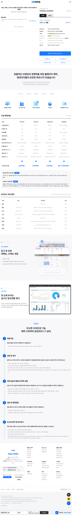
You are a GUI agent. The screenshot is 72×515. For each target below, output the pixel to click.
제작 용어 (29, 457)
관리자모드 (44, 94)
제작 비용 (29, 451)
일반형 (43, 15)
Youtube (44, 477)
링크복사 (68, 10)
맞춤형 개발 (29, 465)
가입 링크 (16, 172)
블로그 (57, 467)
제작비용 (29, 94)
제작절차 (52, 94)
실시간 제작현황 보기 (32, 20)
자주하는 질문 (59, 465)
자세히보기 (15, 181)
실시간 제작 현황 (45, 465)
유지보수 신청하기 (7, 477)
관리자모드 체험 (47, 62)
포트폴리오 (44, 463)
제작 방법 (29, 450)
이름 (8, 512)
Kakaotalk (44, 479)
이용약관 (13, 489)
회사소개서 (58, 473)
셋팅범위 (36, 94)
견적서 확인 (68, 22)
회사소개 (2, 489)
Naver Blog (44, 473)
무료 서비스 (20, 94)
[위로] (69, 507)
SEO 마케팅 (29, 473)
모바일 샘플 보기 (63, 59)
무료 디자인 (58, 451)
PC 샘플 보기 (47, 59)
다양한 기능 (63, 62)
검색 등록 (29, 453)
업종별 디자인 (59, 457)
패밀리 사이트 (64, 489)
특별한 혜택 (44, 451)
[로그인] (70, 2)
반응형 (49, 15)
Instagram (44, 475)
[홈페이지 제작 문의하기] (69, 503)
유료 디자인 (58, 453)
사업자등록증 (59, 475)
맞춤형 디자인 (30, 463)
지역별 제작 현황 (45, 467)
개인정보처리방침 (19, 489)
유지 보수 (29, 455)
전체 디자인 (58, 450)
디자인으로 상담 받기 (54, 53)
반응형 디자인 (59, 455)
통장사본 (18, 470)
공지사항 (8, 489)
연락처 (19, 512)
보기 (38, 513)
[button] (1, 242)
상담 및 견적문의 (59, 463)
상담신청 (44, 512)
